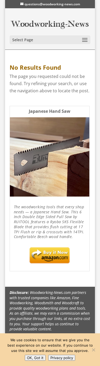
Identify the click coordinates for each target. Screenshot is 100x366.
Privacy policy (61, 358)
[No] (93, 349)
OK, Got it (35, 358)
